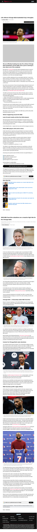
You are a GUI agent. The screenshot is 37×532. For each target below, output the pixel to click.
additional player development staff (14, 375)
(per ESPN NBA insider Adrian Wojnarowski (16, 90)
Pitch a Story (12, 518)
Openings (12, 516)
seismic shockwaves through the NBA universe (21, 426)
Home (4, 209)
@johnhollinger (28, 152)
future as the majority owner (15, 489)
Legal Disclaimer (13, 520)
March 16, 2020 (20, 96)
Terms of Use (31, 518)
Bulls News (8, 209)
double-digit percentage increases (17, 256)
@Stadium (12, 95)
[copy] (8, 22)
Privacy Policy (21, 518)
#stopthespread (6, 138)
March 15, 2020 (19, 144)
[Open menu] (2, 1)
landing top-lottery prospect (20, 290)
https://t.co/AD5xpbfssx (7, 100)
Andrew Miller (5, 19)
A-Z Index (31, 520)
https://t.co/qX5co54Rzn (11, 162)
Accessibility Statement (22, 520)
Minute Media (7, 524)
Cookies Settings (5, 522)
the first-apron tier (15, 424)
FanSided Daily (5, 518)
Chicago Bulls (10, 69)
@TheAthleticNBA (6, 95)
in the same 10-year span (24, 335)
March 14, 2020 (21, 163)
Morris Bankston (5, 224)
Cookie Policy (5, 520)
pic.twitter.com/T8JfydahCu (8, 142)
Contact (19, 516)
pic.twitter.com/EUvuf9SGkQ (25, 484)
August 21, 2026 (20, 485)
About (3, 516)
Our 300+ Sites (32, 516)
